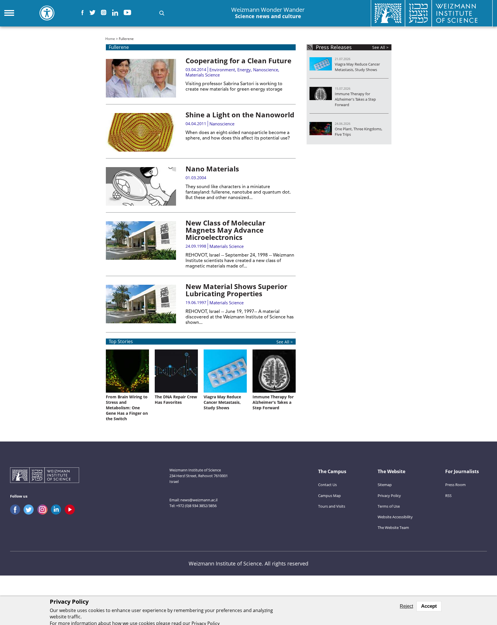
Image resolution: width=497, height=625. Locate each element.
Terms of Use (389, 506)
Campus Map (329, 495)
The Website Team (393, 527)
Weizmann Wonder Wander (268, 13)
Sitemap (385, 484)
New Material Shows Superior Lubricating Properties (236, 290)
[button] (161, 13)
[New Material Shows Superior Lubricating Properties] (141, 304)
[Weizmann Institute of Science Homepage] (44, 475)
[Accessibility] (46, 12)
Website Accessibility (395, 516)
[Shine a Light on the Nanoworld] (141, 132)
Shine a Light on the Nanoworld (240, 114)
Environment (222, 69)
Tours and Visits (331, 506)
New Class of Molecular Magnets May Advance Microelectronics (225, 230)
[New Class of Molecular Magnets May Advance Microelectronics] (141, 240)
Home (110, 38)
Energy (244, 69)
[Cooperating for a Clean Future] (141, 78)
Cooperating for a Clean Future (238, 60)
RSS (448, 495)
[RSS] (310, 47)
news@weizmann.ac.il (198, 499)
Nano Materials (212, 168)
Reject (406, 606)
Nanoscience (265, 69)
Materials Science (203, 75)
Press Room (455, 484)
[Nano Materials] (141, 186)
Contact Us (327, 484)
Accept (429, 606)
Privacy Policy (389, 495)
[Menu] (9, 13)
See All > (284, 342)
